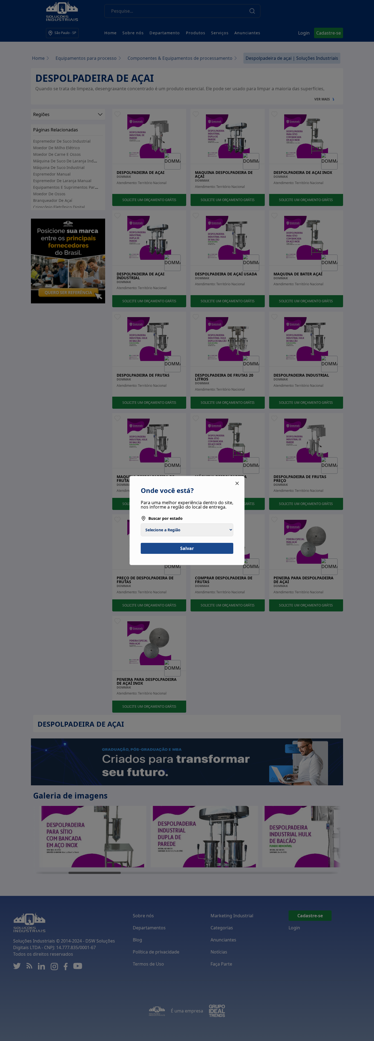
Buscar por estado (165, 518)
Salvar (187, 548)
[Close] (237, 483)
